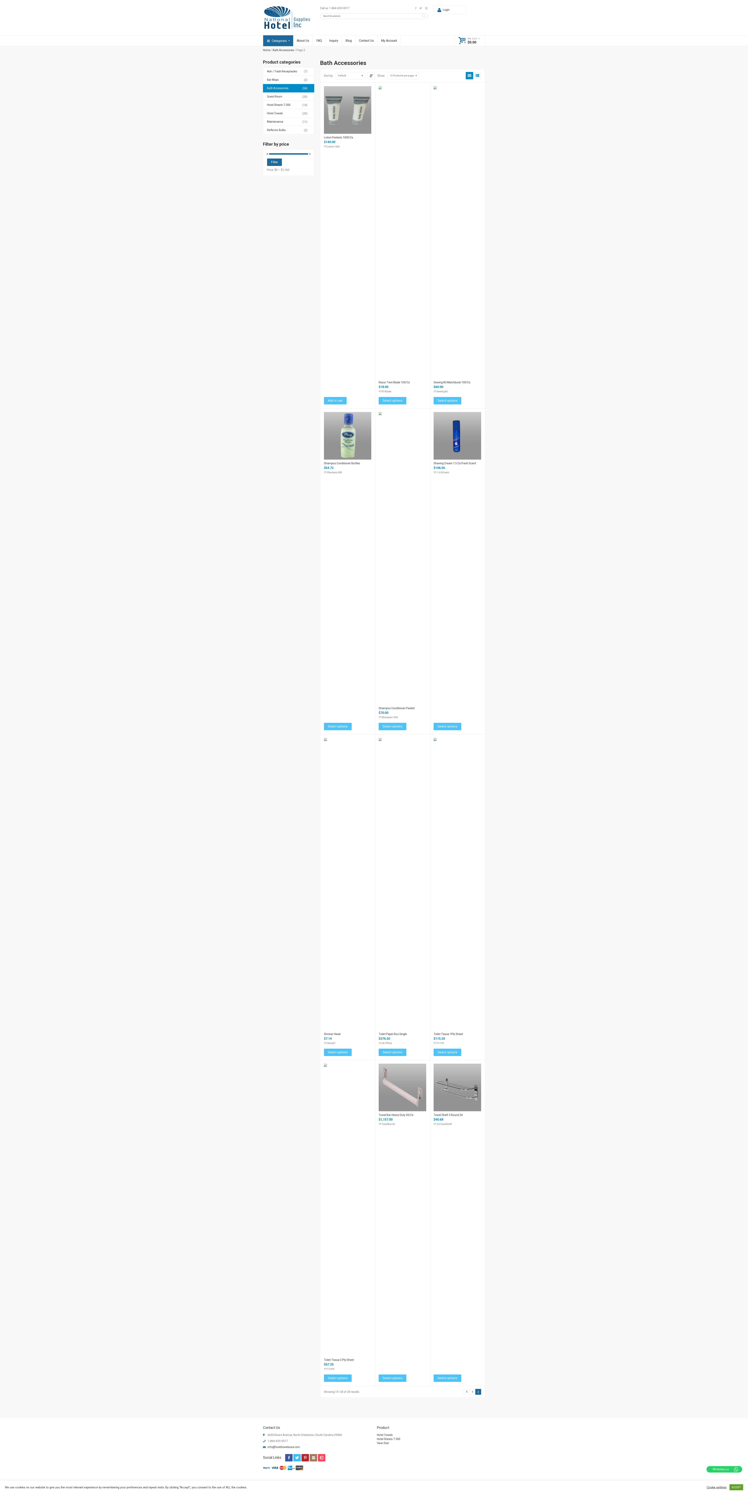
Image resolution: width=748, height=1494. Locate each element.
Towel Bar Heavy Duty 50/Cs (396, 1115)
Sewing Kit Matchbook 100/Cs (452, 382)
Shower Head (332, 1034)
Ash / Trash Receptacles (282, 71)
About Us (303, 41)
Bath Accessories (283, 50)
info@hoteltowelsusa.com (284, 1447)
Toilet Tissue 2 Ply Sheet (339, 1359)
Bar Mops (273, 79)
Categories (279, 41)
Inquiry (333, 41)
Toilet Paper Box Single (393, 1034)
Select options (392, 400)
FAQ (319, 41)
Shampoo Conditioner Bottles (342, 463)
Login (446, 9)
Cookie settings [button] (717, 1487)
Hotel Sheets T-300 (278, 104)
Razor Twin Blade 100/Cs (394, 382)
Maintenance (275, 121)
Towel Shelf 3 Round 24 (448, 1115)
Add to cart (335, 400)
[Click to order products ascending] (371, 75)
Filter (274, 162)
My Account (389, 41)
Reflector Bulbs (276, 130)
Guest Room (274, 96)
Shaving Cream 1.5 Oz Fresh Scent (455, 463)
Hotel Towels (275, 113)
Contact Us (366, 41)
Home (266, 50)
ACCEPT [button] (736, 1487)
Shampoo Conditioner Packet (397, 708)
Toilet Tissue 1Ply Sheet (448, 1034)
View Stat (383, 1443)
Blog (349, 41)
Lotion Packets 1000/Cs (338, 137)
